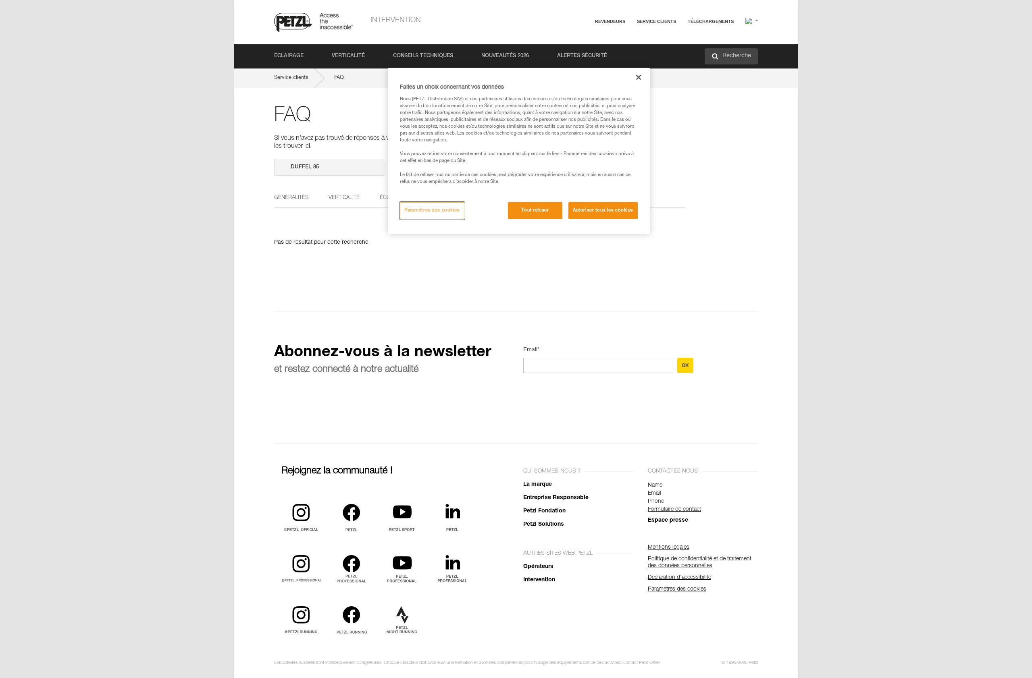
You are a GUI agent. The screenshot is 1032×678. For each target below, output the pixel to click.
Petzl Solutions (543, 524)
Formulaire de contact (674, 509)
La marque (537, 484)
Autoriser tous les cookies (603, 210)
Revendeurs (610, 21)
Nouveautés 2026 (505, 56)
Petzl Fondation (544, 511)
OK (685, 365)
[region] (519, 151)
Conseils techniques (423, 56)
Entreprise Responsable (556, 498)
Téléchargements (711, 21)
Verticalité (348, 56)
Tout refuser (535, 210)
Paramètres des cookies (432, 210)
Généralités (291, 198)
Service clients (656, 21)
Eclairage (289, 56)
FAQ (617, 41)
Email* (531, 350)
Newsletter (625, 63)
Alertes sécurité (582, 56)
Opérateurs (538, 567)
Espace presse (668, 520)
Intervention (395, 20)
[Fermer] (638, 77)
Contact (621, 52)
